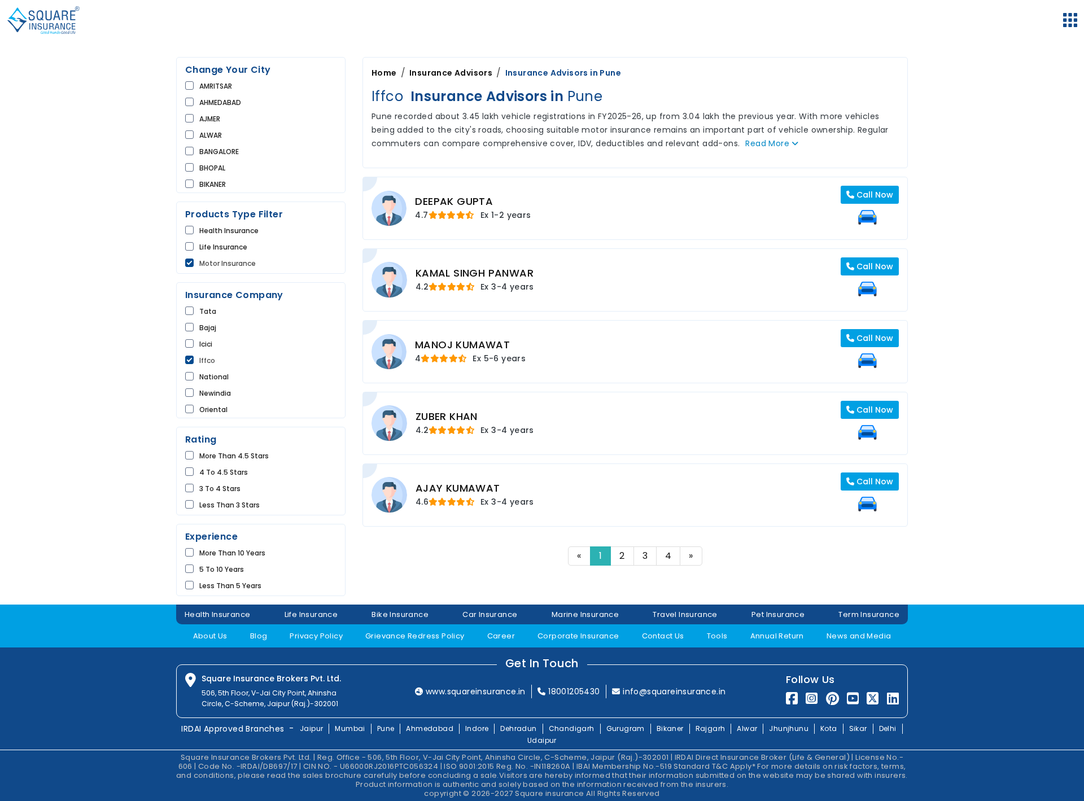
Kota (828, 728)
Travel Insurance (685, 614)
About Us (210, 636)
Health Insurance (229, 230)
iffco (207, 360)
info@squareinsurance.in (674, 691)
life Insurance (223, 247)
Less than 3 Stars (229, 505)
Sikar (858, 728)
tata (207, 311)
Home (384, 72)
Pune (386, 728)
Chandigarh (572, 728)
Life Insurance (311, 614)
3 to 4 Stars (220, 488)
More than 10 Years (232, 553)
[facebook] (792, 698)
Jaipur (311, 728)
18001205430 (574, 691)
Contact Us (663, 636)
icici (205, 344)
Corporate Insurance (578, 636)
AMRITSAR (215, 86)
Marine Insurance (585, 614)
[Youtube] (853, 698)
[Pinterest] (832, 698)
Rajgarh (710, 728)
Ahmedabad (429, 728)
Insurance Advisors (450, 72)
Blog (259, 636)
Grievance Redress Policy (415, 636)
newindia (215, 393)
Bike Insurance (400, 614)
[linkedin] (893, 698)
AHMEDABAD (220, 102)
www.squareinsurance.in (476, 691)
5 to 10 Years (221, 569)
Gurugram (625, 728)
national (214, 377)
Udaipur (542, 740)
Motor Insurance (227, 263)
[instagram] (812, 698)
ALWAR (210, 135)
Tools (717, 636)
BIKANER (212, 184)
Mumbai (350, 728)
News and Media (859, 636)
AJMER (209, 119)
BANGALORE (219, 151)
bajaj (207, 327)
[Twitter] (872, 698)
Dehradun (518, 728)
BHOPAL (212, 168)
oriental (213, 409)
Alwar (747, 728)
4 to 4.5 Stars (223, 472)
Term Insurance (868, 614)
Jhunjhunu (788, 728)
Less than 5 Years (230, 585)
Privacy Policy (316, 636)
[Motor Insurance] (867, 217)
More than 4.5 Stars (234, 456)
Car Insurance (489, 614)
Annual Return (777, 636)
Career (501, 636)
